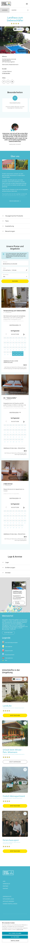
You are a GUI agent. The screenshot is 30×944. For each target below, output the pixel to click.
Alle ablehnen (15, 937)
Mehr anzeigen (14, 201)
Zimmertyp (5, 274)
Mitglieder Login (8, 899)
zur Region (8, 632)
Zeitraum (5, 261)
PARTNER (5, 886)
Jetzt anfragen (15, 762)
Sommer (4, 10)
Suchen (15, 281)
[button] (19, 609)
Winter (14, 10)
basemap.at (27, 611)
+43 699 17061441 (7, 71)
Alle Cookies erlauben (15, 933)
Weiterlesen (14, 325)
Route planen (17, 602)
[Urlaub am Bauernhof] (8, 872)
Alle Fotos (22, 50)
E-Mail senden (6, 73)
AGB (4, 881)
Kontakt (5, 888)
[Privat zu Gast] (6, 4)
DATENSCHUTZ (7, 896)
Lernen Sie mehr (19, 929)
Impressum (6, 883)
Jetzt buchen (15, 715)
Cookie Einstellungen (10, 903)
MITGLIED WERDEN (8, 901)
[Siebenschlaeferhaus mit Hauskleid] (8, 165)
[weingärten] (22, 165)
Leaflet (20, 611)
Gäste (4, 268)
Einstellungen (15, 940)
